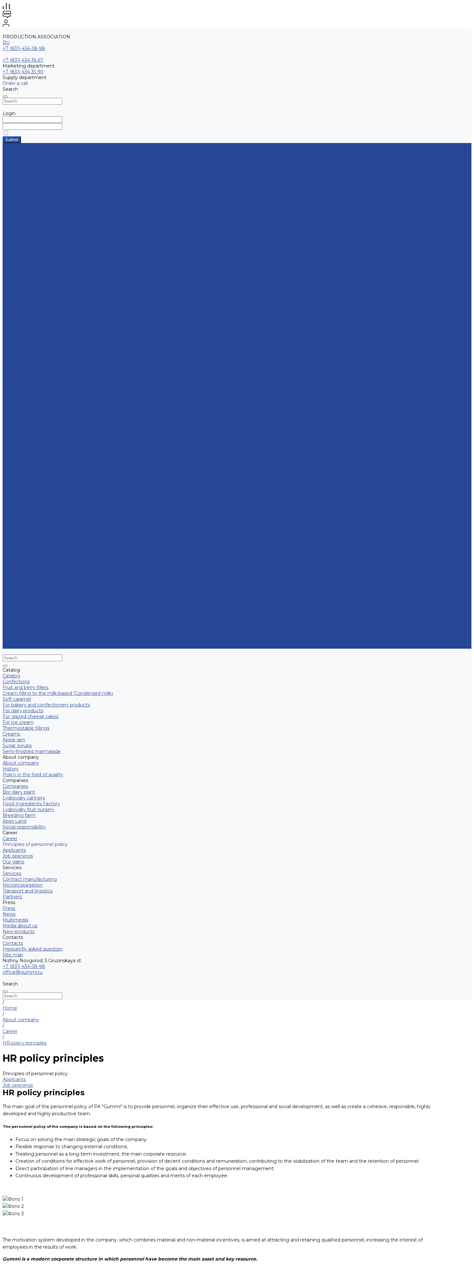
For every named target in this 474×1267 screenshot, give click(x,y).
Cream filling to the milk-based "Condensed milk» (58, 163)
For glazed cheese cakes (30, 187)
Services (12, 576)
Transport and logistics (28, 338)
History (11, 233)
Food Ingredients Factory (31, 262)
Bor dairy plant (19, 250)
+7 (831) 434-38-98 (24, 48)
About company (21, 483)
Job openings (18, 309)
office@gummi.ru (23, 972)
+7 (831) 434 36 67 (23, 60)
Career (10, 291)
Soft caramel (17, 169)
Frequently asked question (33, 384)
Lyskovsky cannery (24, 256)
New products (19, 628)
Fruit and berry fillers (25, 157)
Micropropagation (23, 332)
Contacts (13, 634)
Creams (11, 204)
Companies (15, 245)
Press (9, 605)
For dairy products (23, 181)
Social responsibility (24, 285)
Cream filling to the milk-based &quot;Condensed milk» (65, 419)
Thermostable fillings (26, 198)
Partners (12, 599)
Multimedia (15, 361)
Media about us (20, 367)
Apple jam (14, 210)
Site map (13, 390)
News (9, 355)
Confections (16, 152)
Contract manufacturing (30, 326)
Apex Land (14, 280)
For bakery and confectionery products (46, 175)
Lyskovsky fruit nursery (28, 268)
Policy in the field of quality (33, 239)
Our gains (13, 314)
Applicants (14, 303)
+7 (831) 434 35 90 (23, 72)
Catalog (11, 402)
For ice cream (18, 192)
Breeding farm (19, 274)
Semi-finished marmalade (32, 221)
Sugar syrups (17, 216)
